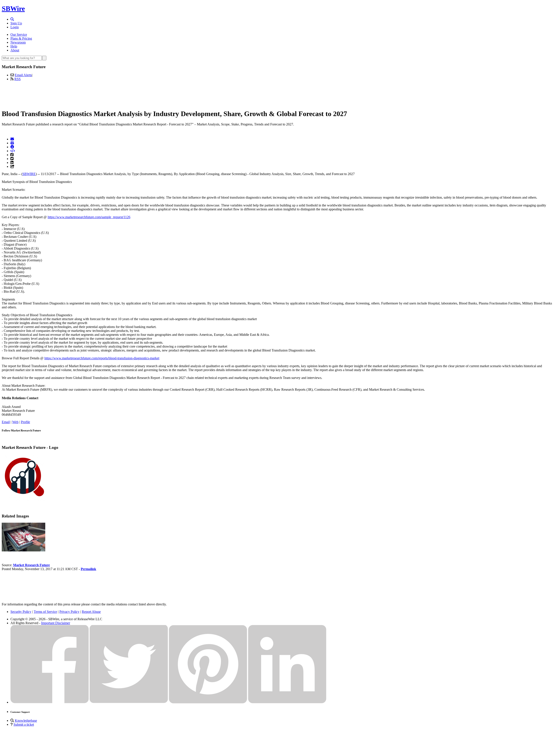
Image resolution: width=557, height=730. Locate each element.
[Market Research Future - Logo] (23, 500)
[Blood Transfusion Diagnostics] (23, 550)
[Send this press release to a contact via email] (12, 139)
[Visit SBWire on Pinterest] (208, 702)
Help (13, 46)
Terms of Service (45, 611)
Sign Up (16, 23)
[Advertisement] (278, 94)
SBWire (13, 8)
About (14, 50)
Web (15, 422)
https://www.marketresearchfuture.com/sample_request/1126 (89, 217)
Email (6, 422)
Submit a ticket (23, 724)
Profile (25, 422)
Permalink (88, 569)
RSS (17, 79)
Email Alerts (23, 75)
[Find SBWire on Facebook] (49, 702)
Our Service (18, 34)
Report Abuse (91, 611)
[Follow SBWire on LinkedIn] (287, 702)
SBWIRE (29, 174)
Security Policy (20, 611)
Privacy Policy (69, 611)
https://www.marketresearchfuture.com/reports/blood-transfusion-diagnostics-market (101, 358)
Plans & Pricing (21, 38)
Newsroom (18, 42)
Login (14, 27)
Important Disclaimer (55, 623)
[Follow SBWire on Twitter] (129, 702)
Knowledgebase (26, 720)
